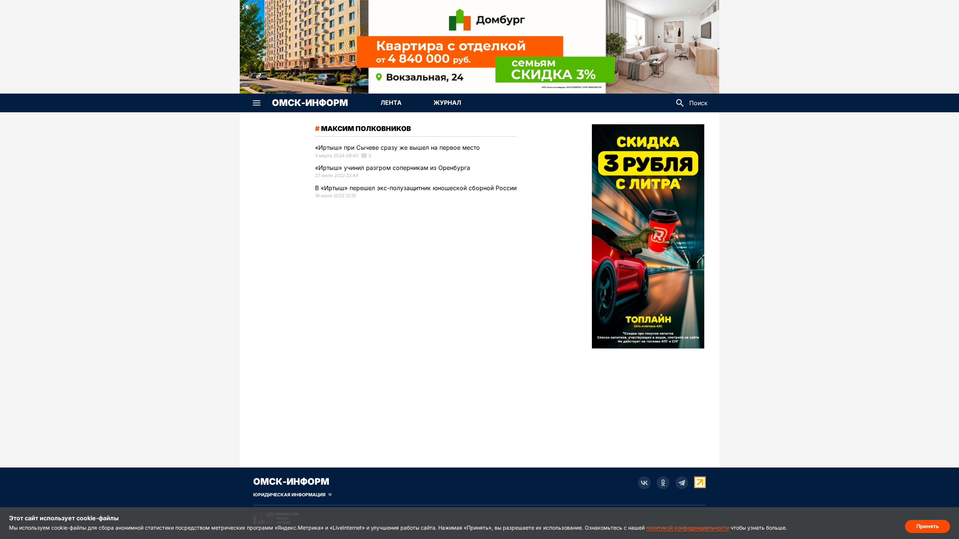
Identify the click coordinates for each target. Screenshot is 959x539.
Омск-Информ (310, 103)
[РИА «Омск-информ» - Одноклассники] (663, 482)
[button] (256, 103)
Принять (927, 526)
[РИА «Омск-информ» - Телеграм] (681, 482)
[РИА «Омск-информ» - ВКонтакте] (644, 482)
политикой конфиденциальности (687, 527)
